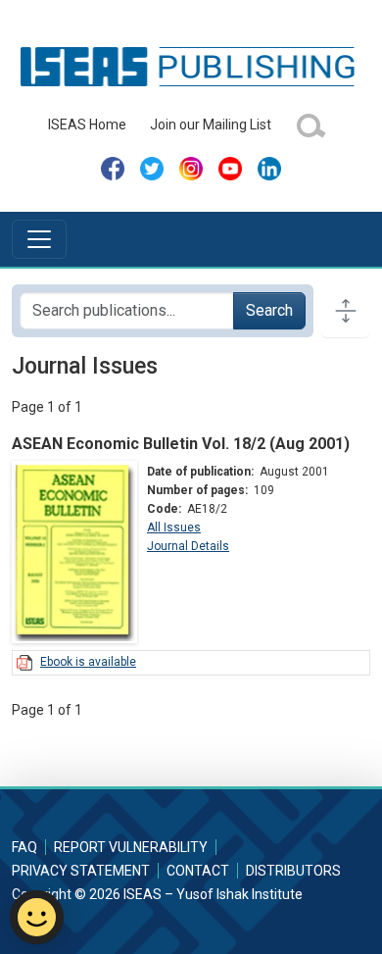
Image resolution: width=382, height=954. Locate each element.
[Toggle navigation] (39, 239)
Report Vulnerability (131, 847)
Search (269, 310)
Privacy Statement (81, 871)
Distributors (293, 871)
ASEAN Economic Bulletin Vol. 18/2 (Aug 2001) (181, 443)
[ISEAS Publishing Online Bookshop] (191, 66)
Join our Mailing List (210, 124)
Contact (198, 871)
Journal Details (188, 546)
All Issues (174, 527)
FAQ (24, 847)
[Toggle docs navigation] (345, 310)
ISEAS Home (87, 124)
